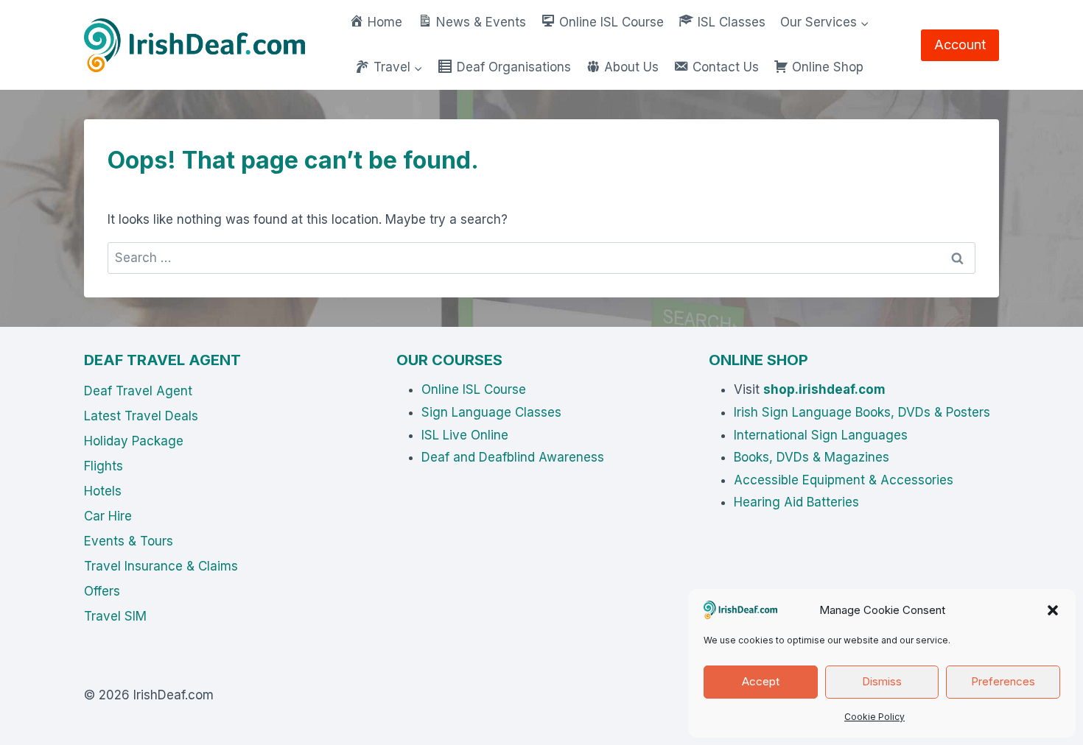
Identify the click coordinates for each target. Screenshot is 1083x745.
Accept (760, 681)
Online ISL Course (473, 389)
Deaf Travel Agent (138, 391)
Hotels (103, 491)
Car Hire (108, 516)
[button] (1052, 610)
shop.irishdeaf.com (824, 389)
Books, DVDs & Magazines (811, 457)
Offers (102, 591)
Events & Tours (128, 541)
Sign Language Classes (491, 412)
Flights (103, 466)
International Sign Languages (821, 435)
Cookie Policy (874, 716)
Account (960, 44)
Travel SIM (115, 616)
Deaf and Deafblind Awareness (512, 457)
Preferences (1003, 681)
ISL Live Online (464, 435)
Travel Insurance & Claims (161, 566)
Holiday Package (133, 441)
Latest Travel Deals (141, 416)
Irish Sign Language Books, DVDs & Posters (862, 412)
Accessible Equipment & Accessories (843, 480)
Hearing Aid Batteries (796, 502)
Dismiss (882, 681)
